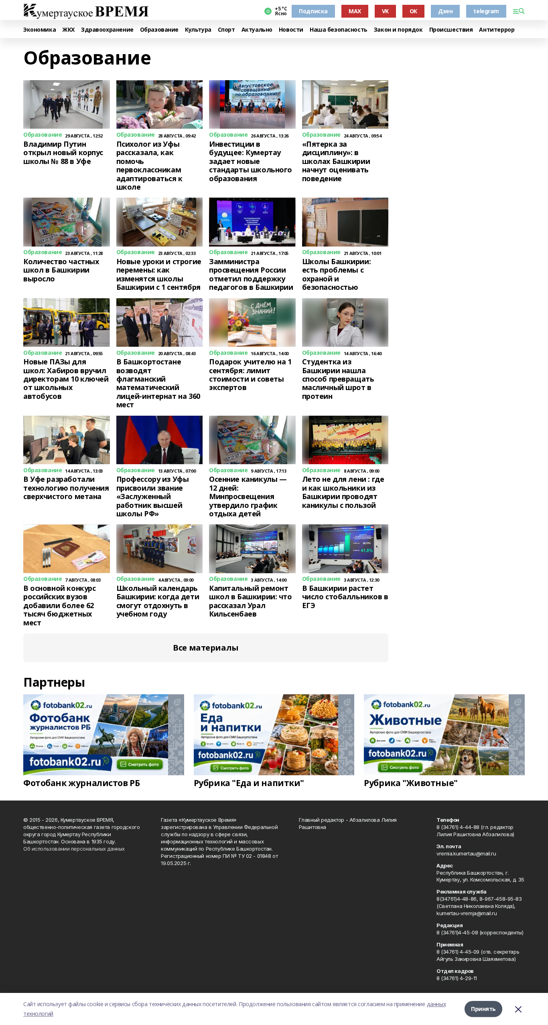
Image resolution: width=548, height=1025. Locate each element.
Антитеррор (496, 29)
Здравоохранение (107, 29)
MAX (355, 11)
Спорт (226, 29)
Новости (291, 29)
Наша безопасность (338, 29)
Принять (483, 1009)
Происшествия (451, 29)
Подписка (313, 11)
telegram (486, 11)
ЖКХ (68, 29)
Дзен (445, 11)
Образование (159, 29)
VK (385, 11)
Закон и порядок (398, 29)
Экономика (39, 29)
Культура (198, 29)
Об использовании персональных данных (74, 848)
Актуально (257, 29)
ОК (413, 11)
